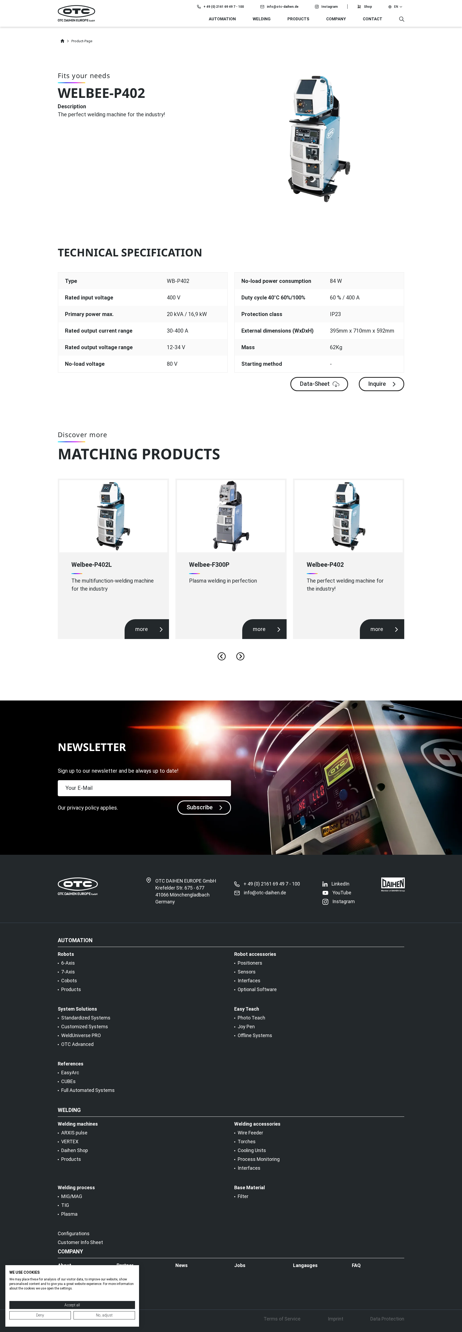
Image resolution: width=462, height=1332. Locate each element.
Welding (262, 19)
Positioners (250, 963)
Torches (247, 1141)
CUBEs (68, 1081)
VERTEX (69, 1141)
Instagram (329, 6)
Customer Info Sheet (80, 1242)
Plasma (69, 1214)
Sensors (247, 971)
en (396, 6)
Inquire (377, 383)
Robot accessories (255, 954)
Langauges (305, 1265)
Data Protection (387, 1318)
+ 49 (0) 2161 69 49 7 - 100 (223, 6)
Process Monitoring (259, 1159)
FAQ (356, 1265)
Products (71, 989)
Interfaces (249, 980)
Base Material (249, 1187)
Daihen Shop (74, 1150)
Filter (243, 1196)
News (181, 1265)
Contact (372, 19)
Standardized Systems (85, 1017)
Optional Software (257, 989)
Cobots (69, 980)
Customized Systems (84, 1026)
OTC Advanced (77, 1044)
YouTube (341, 892)
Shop (368, 6)
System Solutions (77, 1009)
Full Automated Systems (88, 1090)
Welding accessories (257, 1124)
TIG (65, 1205)
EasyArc (70, 1072)
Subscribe (200, 807)
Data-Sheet (315, 383)
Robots (66, 954)
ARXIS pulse (74, 1132)
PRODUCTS (298, 19)
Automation (222, 19)
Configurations (74, 1233)
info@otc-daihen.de (282, 6)
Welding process (76, 1187)
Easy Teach (246, 1009)
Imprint (335, 1318)
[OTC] (76, 13)
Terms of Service (282, 1318)
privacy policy (83, 807)
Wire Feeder (250, 1132)
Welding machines (78, 1124)
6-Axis (68, 963)
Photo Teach (251, 1017)
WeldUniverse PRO (81, 1035)
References (70, 1063)
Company (336, 19)
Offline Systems (255, 1035)
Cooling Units (252, 1150)
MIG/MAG (71, 1196)
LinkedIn (340, 883)
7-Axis (68, 971)
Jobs (239, 1265)
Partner (125, 1265)
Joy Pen (246, 1026)
